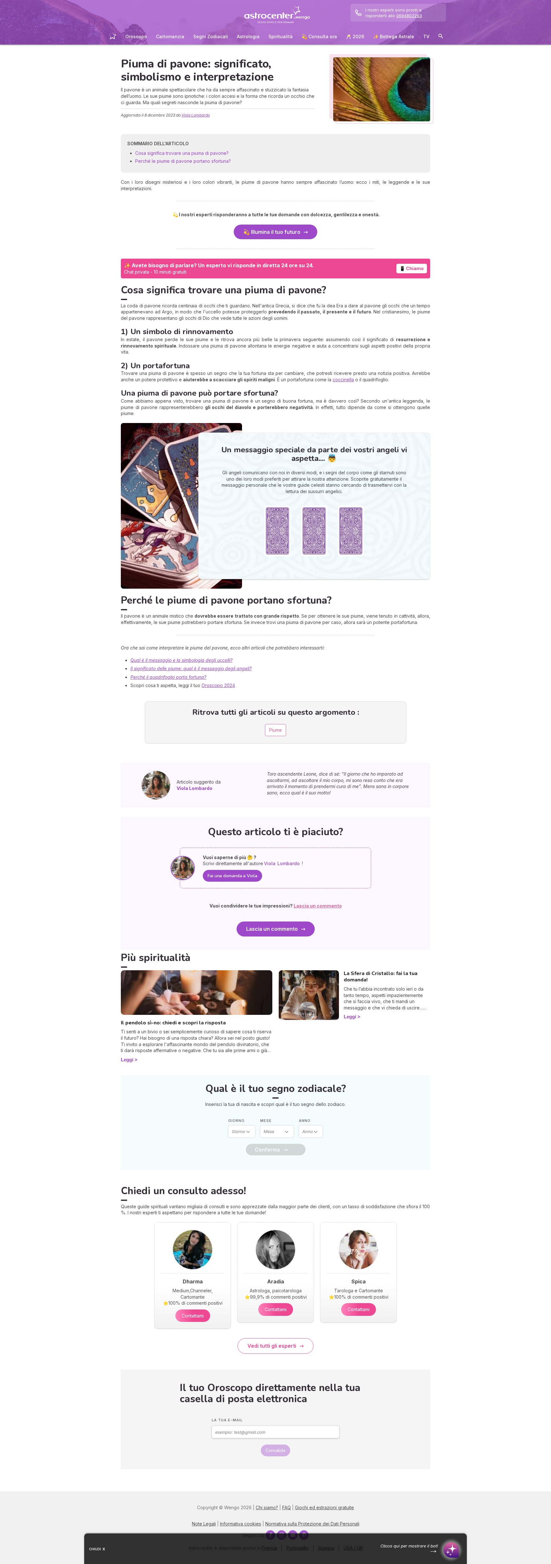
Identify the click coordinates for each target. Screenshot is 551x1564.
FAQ (286, 1507)
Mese (266, 1120)
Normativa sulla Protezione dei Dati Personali (312, 1523)
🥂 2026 (355, 36)
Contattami (193, 1315)
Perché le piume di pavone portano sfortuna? (183, 161)
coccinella (343, 379)
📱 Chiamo (412, 268)
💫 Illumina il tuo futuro (271, 232)
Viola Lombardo (195, 115)
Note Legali (204, 1523)
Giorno (236, 1120)
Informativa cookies (240, 1523)
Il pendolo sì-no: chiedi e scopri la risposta (173, 1022)
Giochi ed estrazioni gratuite (324, 1507)
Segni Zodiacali (210, 36)
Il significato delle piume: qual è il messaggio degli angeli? (191, 668)
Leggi (127, 1059)
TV (426, 36)
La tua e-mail (227, 1420)
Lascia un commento (272, 929)
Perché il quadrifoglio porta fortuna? (168, 677)
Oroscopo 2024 (218, 685)
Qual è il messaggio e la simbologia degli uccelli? (181, 660)
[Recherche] (440, 37)
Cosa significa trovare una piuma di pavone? (182, 153)
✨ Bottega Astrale (393, 36)
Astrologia (248, 36)
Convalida (275, 1450)
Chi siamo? (267, 1507)
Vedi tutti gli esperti (271, 1346)
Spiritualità (280, 36)
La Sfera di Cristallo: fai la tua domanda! (380, 977)
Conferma (267, 1149)
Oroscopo (136, 36)
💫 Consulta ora (319, 36)
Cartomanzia (170, 36)
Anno (305, 1120)
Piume (275, 730)
